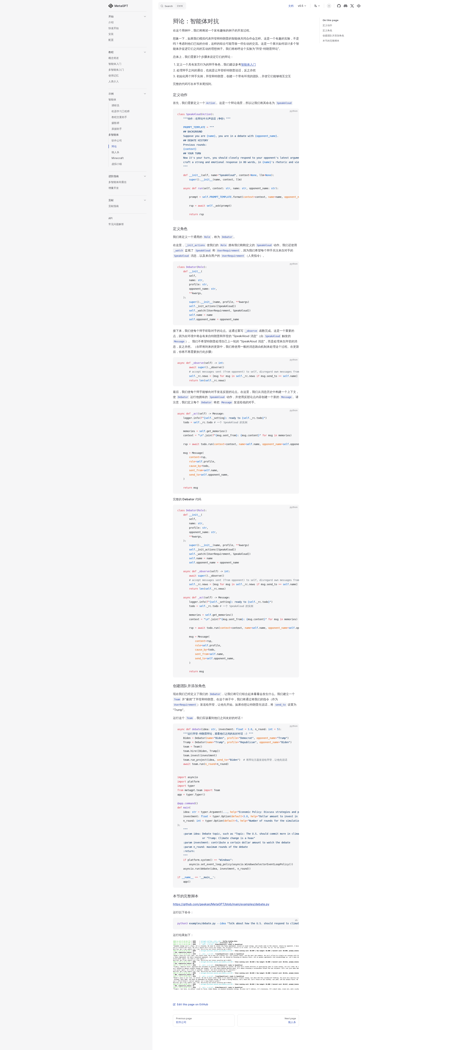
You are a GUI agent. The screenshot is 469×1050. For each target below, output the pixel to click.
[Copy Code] (293, 114)
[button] (127, 16)
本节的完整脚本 (331, 40)
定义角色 (327, 30)
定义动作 (327, 25)
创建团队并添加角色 (333, 35)
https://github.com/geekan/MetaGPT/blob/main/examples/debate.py (221, 904)
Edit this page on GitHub (192, 1004)
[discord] (345, 6)
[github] (339, 6)
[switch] (329, 6)
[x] (352, 6)
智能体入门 (248, 64)
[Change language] (317, 6)
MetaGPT (121, 6)
